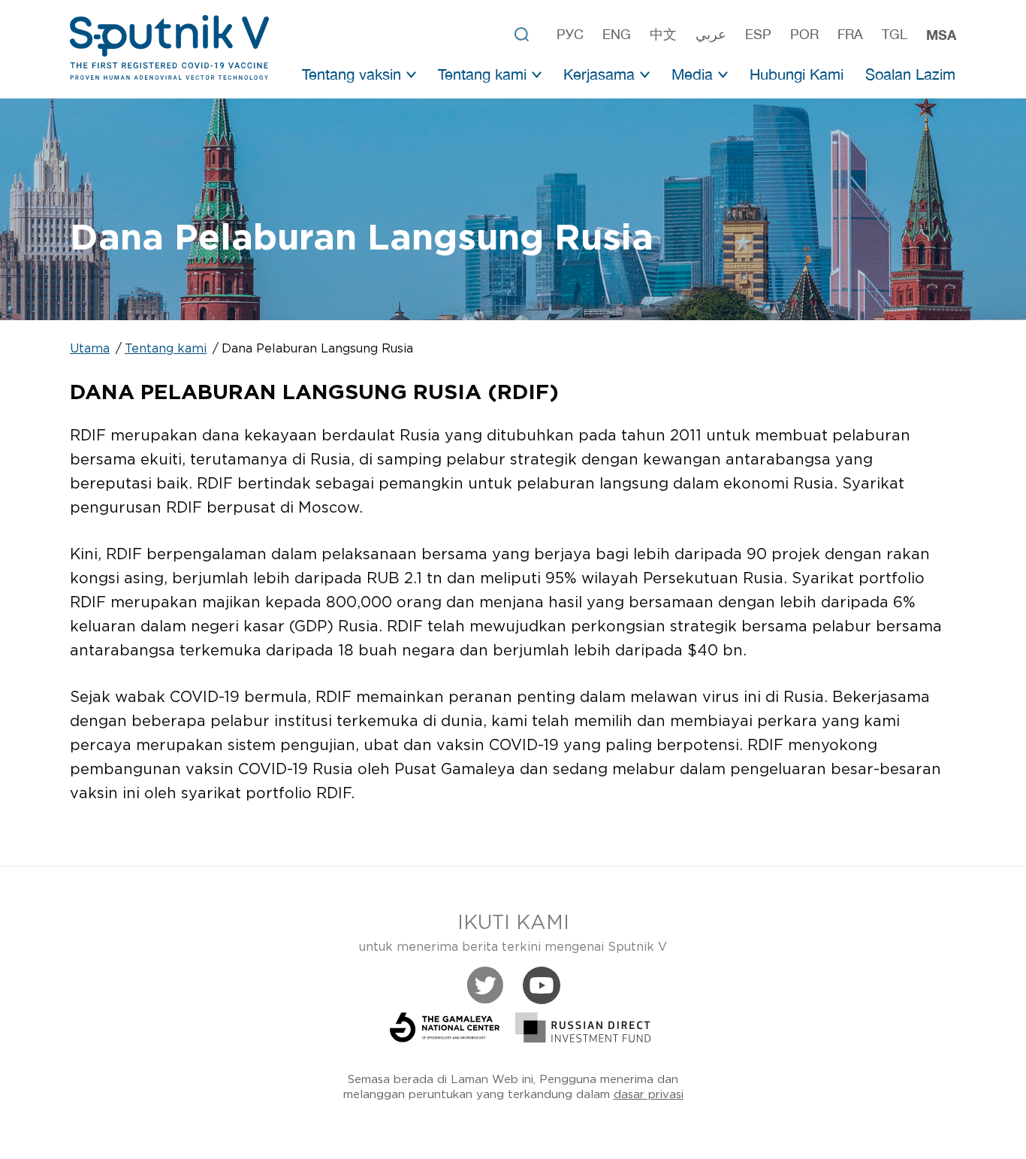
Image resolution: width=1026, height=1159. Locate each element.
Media (692, 74)
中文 (663, 34)
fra (850, 34)
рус (570, 34)
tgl (894, 34)
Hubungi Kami (796, 74)
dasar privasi (648, 1095)
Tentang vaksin (351, 74)
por (804, 34)
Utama (90, 349)
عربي (711, 34)
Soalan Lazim (910, 74)
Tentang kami (482, 74)
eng (616, 34)
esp (758, 34)
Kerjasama (599, 74)
